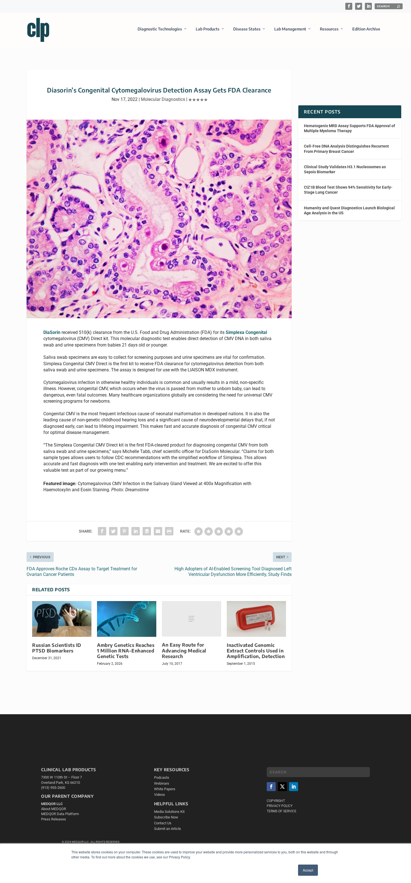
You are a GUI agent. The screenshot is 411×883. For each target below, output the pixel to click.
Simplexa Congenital (246, 332)
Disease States (247, 29)
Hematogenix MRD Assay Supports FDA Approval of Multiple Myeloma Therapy (349, 128)
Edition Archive (366, 29)
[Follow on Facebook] (271, 786)
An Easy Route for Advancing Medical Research (184, 650)
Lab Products (207, 29)
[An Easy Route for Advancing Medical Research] (191, 619)
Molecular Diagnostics (163, 99)
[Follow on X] (282, 786)
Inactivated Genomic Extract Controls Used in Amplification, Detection (256, 650)
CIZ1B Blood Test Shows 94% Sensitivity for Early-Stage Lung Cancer (348, 189)
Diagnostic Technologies (160, 29)
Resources (329, 29)
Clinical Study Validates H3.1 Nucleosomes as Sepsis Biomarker (345, 169)
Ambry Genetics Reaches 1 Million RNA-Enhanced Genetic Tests (125, 650)
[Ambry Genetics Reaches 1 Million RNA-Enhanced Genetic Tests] (126, 619)
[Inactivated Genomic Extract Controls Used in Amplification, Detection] (256, 619)
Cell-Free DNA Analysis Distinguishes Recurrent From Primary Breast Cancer (346, 148)
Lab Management (290, 29)
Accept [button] (308, 870)
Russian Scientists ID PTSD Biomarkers (56, 648)
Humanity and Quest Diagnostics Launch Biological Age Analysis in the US (349, 210)
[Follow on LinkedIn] (293, 786)
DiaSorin (51, 332)
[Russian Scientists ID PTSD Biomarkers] (61, 619)
